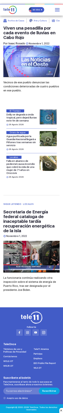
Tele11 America (41, 349)
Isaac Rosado (16, 43)
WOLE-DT (8, 361)
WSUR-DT (8, 366)
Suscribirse (49, 390)
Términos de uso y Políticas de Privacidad (14, 350)
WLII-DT (38, 368)
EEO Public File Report (45, 363)
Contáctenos (10, 356)
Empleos (38, 358)
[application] (31, 61)
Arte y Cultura (40, 20)
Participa (38, 354)
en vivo (36, 10)
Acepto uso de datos (17, 398)
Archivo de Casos (16, 20)
